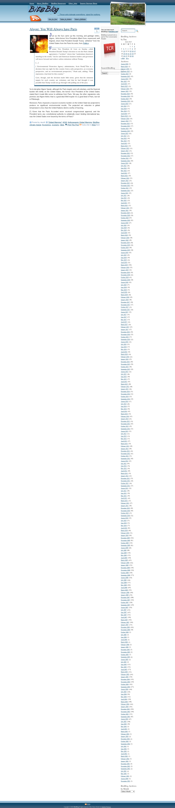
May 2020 (124, 230)
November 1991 (125, 781)
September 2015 (125, 369)
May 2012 (124, 468)
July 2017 (123, 314)
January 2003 (124, 736)
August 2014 (124, 401)
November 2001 (125, 766)
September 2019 (125, 250)
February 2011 (125, 503)
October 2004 (125, 684)
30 (133, 56)
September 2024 (125, 101)
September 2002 (125, 744)
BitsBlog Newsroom (58, 3)
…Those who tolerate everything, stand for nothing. (79, 15)
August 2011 (124, 488)
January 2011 (124, 506)
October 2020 (125, 218)
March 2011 (124, 501)
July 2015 (123, 374)
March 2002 (124, 756)
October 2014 (125, 396)
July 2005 (123, 662)
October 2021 (125, 188)
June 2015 (124, 377)
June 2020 (124, 228)
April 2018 (124, 292)
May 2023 (124, 141)
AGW (65, 122)
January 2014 (124, 419)
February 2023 (125, 148)
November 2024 (125, 96)
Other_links (73, 3)
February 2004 (125, 704)
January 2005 (124, 677)
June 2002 (124, 749)
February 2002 (125, 759)
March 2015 (124, 384)
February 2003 (125, 734)
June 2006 (124, 637)
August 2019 (124, 252)
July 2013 (123, 434)
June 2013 (124, 436)
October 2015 (125, 367)
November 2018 (125, 275)
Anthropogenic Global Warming (80, 122)
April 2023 (124, 143)
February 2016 (125, 357)
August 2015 (124, 372)
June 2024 (124, 109)
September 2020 (125, 220)
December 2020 (125, 213)
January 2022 (124, 181)
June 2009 (124, 553)
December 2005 (125, 649)
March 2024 (124, 116)
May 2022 (124, 171)
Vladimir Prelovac (106, 807)
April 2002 (124, 754)
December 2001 (125, 764)
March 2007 (124, 620)
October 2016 (125, 337)
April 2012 (124, 471)
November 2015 (125, 364)
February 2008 (125, 592)
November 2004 (125, 682)
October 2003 (125, 714)
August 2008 (124, 578)
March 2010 (124, 530)
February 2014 (125, 416)
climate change (35, 125)
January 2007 (124, 625)
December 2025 (125, 71)
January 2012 (124, 476)
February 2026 (125, 69)
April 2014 (124, 411)
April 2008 (124, 587)
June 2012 (124, 466)
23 (133, 54)
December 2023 (125, 123)
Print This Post (73, 125)
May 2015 (124, 379)
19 (124, 54)
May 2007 (124, 615)
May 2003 (124, 726)
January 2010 (124, 535)
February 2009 (125, 563)
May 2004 (124, 697)
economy (55, 125)
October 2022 (125, 158)
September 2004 (125, 687)
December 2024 (125, 94)
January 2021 (124, 210)
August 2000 (124, 779)
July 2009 (123, 550)
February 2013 (125, 446)
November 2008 (125, 570)
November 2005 (125, 652)
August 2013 (124, 431)
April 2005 (124, 669)
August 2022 (124, 163)
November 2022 (125, 156)
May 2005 (124, 667)
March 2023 (124, 146)
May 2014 (124, 409)
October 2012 (125, 456)
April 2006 (124, 640)
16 (133, 51)
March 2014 (124, 414)
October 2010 (125, 513)
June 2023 (124, 138)
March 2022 (124, 176)
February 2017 (125, 327)
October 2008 (125, 573)
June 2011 (124, 493)
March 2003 (124, 731)
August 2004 (124, 689)
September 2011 (125, 486)
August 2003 (124, 719)
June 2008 (124, 582)
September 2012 (125, 458)
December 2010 (125, 508)
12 (124, 51)
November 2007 (125, 600)
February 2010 (125, 533)
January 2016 (124, 359)
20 (126, 54)
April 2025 (124, 84)
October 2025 (125, 74)
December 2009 (125, 538)
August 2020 (124, 223)
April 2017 (124, 322)
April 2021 (124, 203)
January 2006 (124, 647)
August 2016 (124, 342)
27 (126, 56)
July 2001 (123, 771)
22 (130, 54)
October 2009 (125, 543)
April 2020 (124, 233)
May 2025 (124, 81)
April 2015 (124, 382)
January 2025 (124, 91)
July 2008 (123, 580)
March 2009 (124, 560)
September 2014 (125, 399)
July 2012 (123, 463)
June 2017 (124, 317)
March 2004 (124, 702)
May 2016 (124, 349)
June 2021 (124, 198)
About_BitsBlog (42, 3)
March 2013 (124, 444)
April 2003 (124, 729)
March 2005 (124, 672)
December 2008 (125, 568)
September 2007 (125, 605)
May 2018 (124, 290)
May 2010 (124, 525)
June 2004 (124, 694)
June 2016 (124, 347)
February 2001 (125, 776)
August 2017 (124, 312)
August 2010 (124, 518)
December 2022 (125, 153)
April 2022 (124, 173)
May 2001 (124, 774)
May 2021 (124, 200)
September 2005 (125, 657)
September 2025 (125, 76)
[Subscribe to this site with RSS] (35, 18)
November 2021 (125, 185)
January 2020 (124, 240)
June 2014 (124, 406)
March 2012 (124, 473)
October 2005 (125, 654)
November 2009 (125, 540)
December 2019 (125, 243)
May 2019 (124, 260)
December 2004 (125, 679)
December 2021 (125, 183)
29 (130, 56)
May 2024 (124, 111)
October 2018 (125, 277)
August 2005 (124, 659)
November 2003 (125, 712)
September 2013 (125, 429)
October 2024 (125, 99)
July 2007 (123, 610)
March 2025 (124, 86)
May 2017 (124, 319)
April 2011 (124, 498)
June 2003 (124, 724)
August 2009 (124, 548)
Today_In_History (66, 19)
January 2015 (124, 389)
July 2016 (123, 344)
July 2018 (123, 285)
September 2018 (125, 280)
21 (128, 54)
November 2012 (125, 454)
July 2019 (123, 255)
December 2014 (125, 391)
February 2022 (125, 178)
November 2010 (125, 511)
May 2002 (124, 751)
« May (123, 58)
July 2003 (123, 722)
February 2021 (125, 208)
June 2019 (124, 257)
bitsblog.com (113, 31)
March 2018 (124, 295)
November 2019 (125, 245)
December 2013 (125, 421)
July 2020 (123, 225)
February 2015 (125, 387)
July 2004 (123, 692)
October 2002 (125, 741)
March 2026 (124, 66)
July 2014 (123, 404)
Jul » (127, 58)
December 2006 (125, 627)
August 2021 (124, 193)
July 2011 (123, 491)
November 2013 (125, 424)
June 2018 (124, 287)
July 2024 (123, 106)
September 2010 (125, 516)
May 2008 (124, 585)
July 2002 (123, 746)
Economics (46, 125)
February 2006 (125, 644)
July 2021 (123, 195)
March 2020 (124, 235)
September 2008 (125, 575)
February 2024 (125, 119)
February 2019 (125, 267)
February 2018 (125, 297)
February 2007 (125, 622)
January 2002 (124, 761)
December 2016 (125, 332)
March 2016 (124, 354)
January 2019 (124, 270)
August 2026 (124, 64)
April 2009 (124, 558)
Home (32, 3)
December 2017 (125, 302)
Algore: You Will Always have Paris (53, 29)
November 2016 (125, 334)
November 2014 (125, 394)
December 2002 (125, 739)
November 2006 (125, 630)
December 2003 (125, 709)
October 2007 (125, 602)
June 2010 (124, 523)
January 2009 (124, 565)
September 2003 (125, 717)
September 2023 (125, 131)
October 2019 (125, 247)
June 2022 (124, 168)
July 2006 (123, 635)
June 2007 (124, 612)
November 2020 (125, 215)
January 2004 (124, 707)
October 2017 (125, 307)
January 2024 (124, 121)
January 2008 (124, 595)
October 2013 (125, 426)
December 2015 (125, 362)
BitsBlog (96, 122)
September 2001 (125, 769)
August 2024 (124, 104)
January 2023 (124, 151)
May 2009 (124, 555)
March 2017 (124, 324)
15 (130, 51)
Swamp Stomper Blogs (88, 3)
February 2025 (125, 89)
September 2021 (125, 190)
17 (135, 51)
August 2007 (124, 607)
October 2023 (125, 128)
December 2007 (125, 597)
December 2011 (125, 478)
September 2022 (125, 161)
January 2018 (124, 300)
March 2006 (124, 642)
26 (124, 56)
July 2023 (123, 136)
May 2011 (124, 496)
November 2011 (125, 481)
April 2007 (124, 617)
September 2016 (125, 339)
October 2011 (125, 483)
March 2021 (124, 205)
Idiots (62, 125)
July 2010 (123, 520)
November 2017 (125, 305)
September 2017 (125, 310)
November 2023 (125, 126)
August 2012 (124, 461)
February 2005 (125, 674)
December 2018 (125, 272)
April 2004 (124, 699)
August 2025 (124, 79)
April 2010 (124, 528)
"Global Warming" (55, 122)
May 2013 (124, 439)
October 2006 (125, 632)
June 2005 (124, 664)
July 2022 (123, 166)
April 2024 (124, 114)
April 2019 (124, 262)
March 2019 (124, 265)
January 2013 (124, 449)
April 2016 (124, 352)
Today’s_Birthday (80, 19)
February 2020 (125, 238)
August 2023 (124, 133)
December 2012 (125, 451)
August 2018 (124, 282)
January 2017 (124, 329)
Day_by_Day (53, 19)
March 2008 (124, 590)
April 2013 (124, 441)
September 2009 (125, 545)
